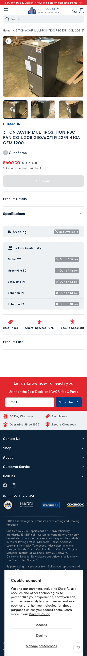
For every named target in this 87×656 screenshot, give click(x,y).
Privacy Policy (39, 614)
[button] (81, 10)
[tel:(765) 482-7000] (74, 10)
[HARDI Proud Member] (26, 504)
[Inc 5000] (8, 505)
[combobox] (43, 19)
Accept (41, 625)
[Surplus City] (43, 10)
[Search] (7, 19)
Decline (41, 635)
